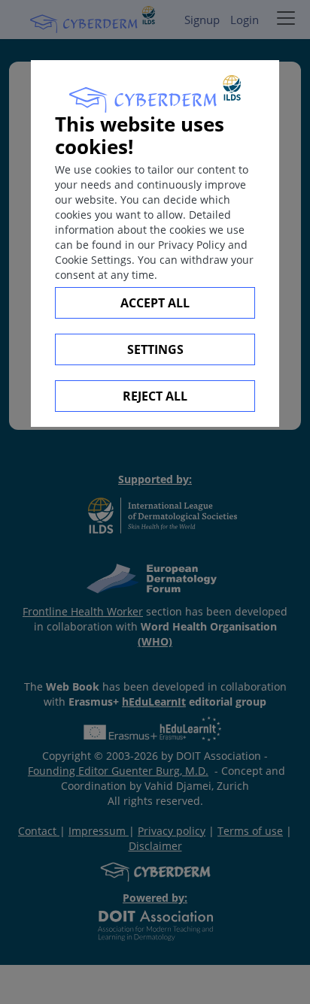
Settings (155, 349)
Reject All (155, 396)
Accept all (155, 303)
